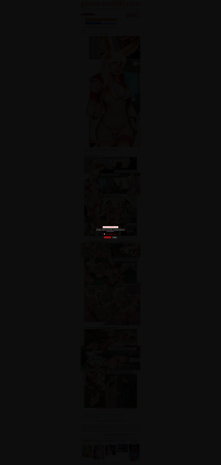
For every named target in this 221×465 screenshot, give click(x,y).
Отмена (114, 237)
